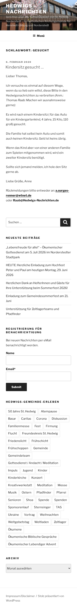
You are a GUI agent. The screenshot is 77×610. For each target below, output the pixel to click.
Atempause (49, 411)
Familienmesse (18, 426)
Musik (12, 492)
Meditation (45, 485)
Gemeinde (40, 448)
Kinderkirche (17, 477)
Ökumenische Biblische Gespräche (32, 537)
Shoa (29, 500)
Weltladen (41, 522)
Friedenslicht (17, 441)
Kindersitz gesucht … (25, 67)
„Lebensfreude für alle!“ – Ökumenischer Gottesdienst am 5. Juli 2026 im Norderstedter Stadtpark (38, 252)
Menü (40, 35)
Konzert (36, 477)
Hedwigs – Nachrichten (26, 9)
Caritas (26, 418)
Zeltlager (60, 522)
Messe (62, 485)
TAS (59, 507)
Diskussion (59, 418)
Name (10, 353)
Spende (43, 500)
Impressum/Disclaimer (20, 596)
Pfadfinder (44, 492)
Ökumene (15, 529)
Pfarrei (61, 492)
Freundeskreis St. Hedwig (40, 433)
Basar (12, 418)
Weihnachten (49, 515)
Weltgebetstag (18, 522)
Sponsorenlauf (18, 507)
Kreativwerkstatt (20, 485)
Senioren (14, 500)
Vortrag (29, 515)
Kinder (42, 470)
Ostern (26, 492)
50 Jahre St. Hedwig (22, 411)
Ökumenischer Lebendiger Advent (32, 544)
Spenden (60, 500)
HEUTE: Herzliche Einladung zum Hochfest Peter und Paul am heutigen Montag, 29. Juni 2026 (37, 270)
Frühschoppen (18, 448)
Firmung (52, 426)
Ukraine (13, 515)
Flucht (12, 433)
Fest (38, 426)
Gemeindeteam (19, 455)
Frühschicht (40, 441)
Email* (10, 369)
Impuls (13, 470)
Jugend (28, 470)
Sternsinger (42, 507)
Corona (41, 418)
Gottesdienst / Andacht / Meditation (33, 463)
